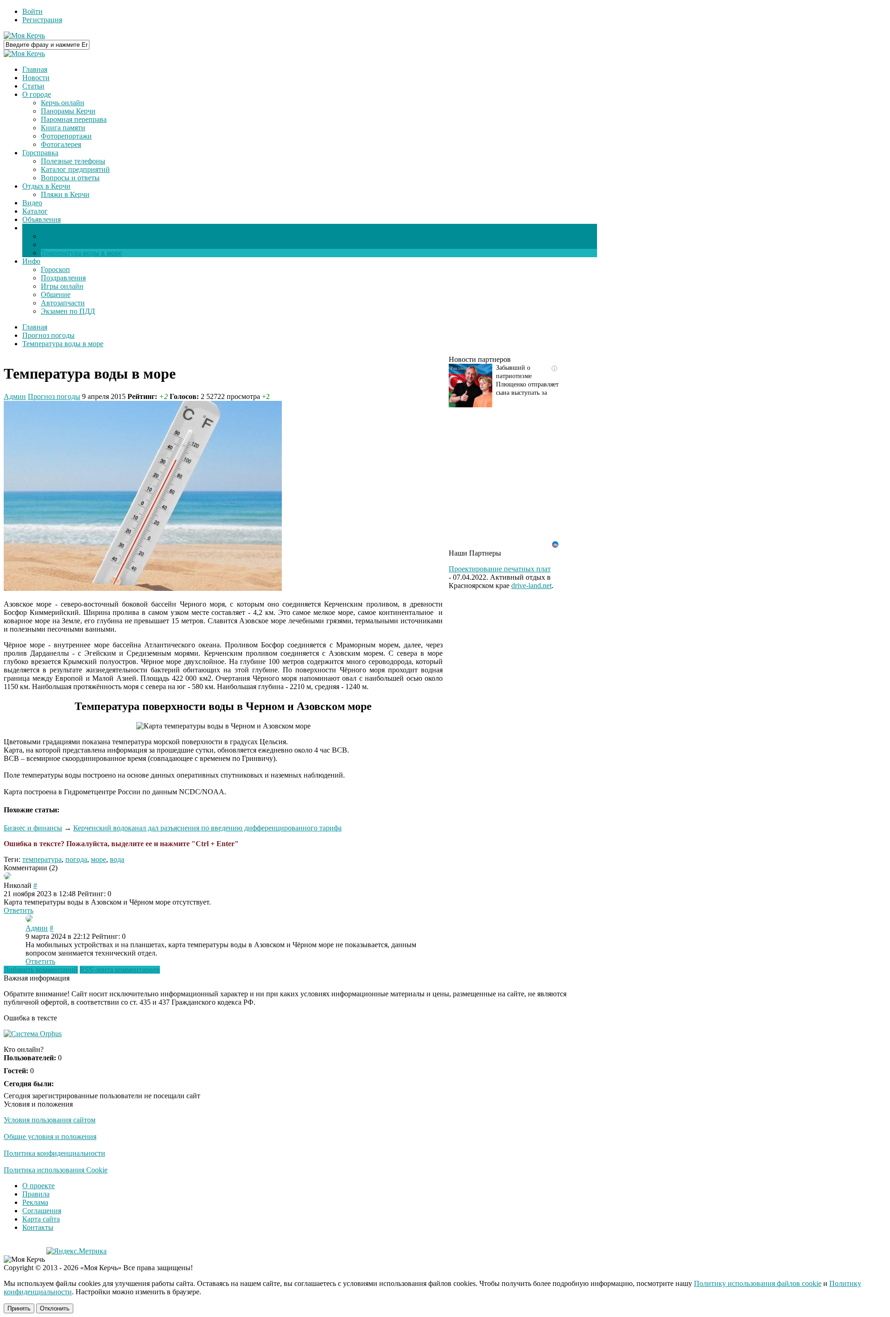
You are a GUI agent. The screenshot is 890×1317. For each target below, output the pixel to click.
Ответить (18, 910)
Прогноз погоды (54, 396)
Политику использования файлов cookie (757, 1283)
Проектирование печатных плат (500, 569)
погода (76, 859)
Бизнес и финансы (33, 828)
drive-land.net (531, 585)
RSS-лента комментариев (120, 970)
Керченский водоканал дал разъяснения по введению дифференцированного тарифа (207, 828)
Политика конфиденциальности (54, 1153)
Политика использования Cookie (56, 1170)
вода (117, 859)
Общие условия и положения (50, 1136)
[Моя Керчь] (24, 35)
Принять (19, 1308)
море (98, 859)
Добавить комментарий (41, 970)
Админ (15, 396)
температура (42, 859)
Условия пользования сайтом (49, 1120)
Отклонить (55, 1308)
